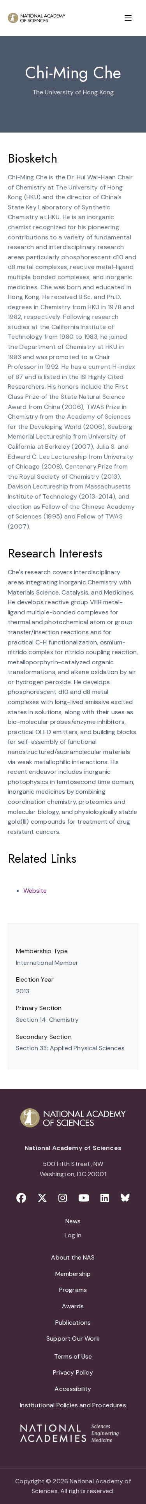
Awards (73, 1306)
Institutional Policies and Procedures (73, 1405)
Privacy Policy (73, 1372)
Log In (73, 1235)
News (73, 1221)
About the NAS (73, 1257)
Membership (73, 1274)
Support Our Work (73, 1338)
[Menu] (128, 18)
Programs (73, 1290)
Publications (73, 1322)
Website (35, 890)
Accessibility (73, 1389)
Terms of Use (73, 1356)
